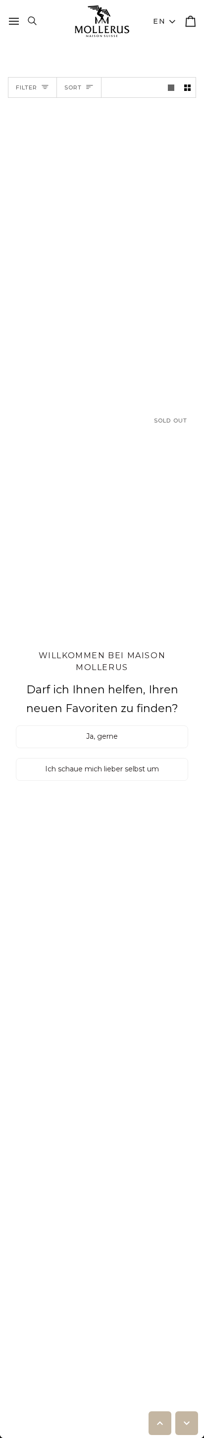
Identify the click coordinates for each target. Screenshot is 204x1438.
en (159, 21)
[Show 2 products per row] (187, 88)
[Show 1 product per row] (171, 88)
